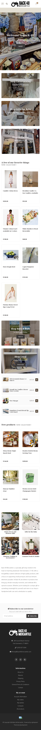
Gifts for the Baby (27, 513)
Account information (20, 697)
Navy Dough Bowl (9, 267)
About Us (20, 672)
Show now (20, 364)
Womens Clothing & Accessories (7, 539)
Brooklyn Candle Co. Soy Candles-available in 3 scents (30, 193)
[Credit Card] (20, 717)
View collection (8, 165)
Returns (20, 675)
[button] (1, 41)
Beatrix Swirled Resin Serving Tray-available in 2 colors (30, 453)
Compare (20, 706)
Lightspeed (34, 722)
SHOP (20, 46)
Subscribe (33, 616)
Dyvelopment (23, 725)
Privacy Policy (20, 681)
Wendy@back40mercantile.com (21, 652)
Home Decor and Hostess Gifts (9, 514)
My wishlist (20, 703)
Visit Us (20, 145)
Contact (20, 687)
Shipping (20, 678)
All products (20, 709)
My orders (20, 700)
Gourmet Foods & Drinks (29, 538)
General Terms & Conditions (20, 684)
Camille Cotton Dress (10, 191)
